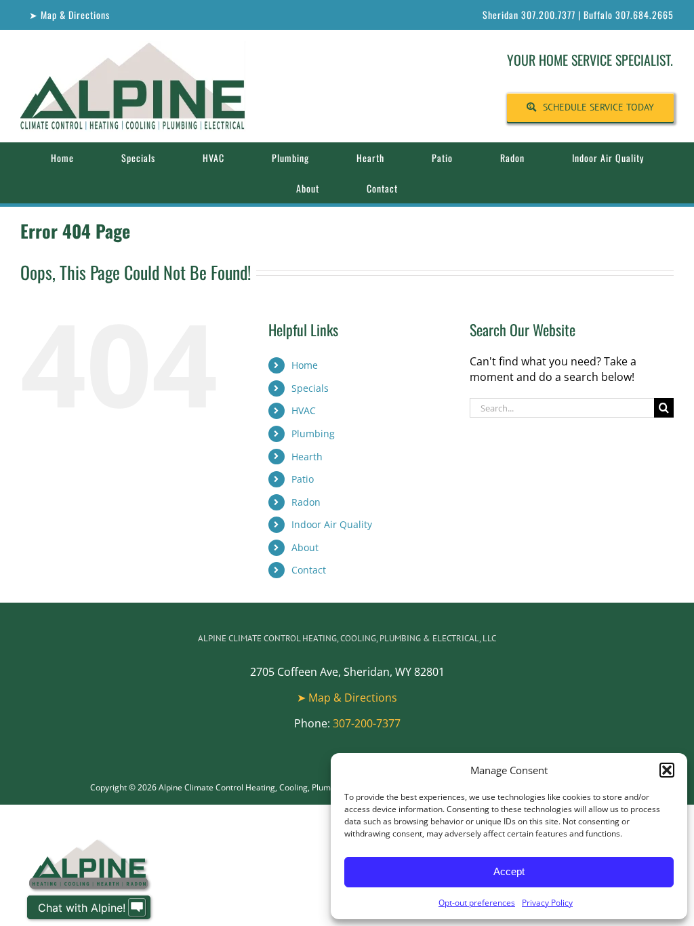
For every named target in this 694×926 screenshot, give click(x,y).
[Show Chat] (137, 907)
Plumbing (313, 433)
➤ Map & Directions (347, 697)
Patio (302, 478)
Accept (509, 871)
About (305, 547)
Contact (308, 569)
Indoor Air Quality (331, 524)
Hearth (307, 456)
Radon (306, 502)
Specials (310, 388)
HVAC (303, 410)
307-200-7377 (367, 723)
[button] (667, 770)
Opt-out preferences (476, 902)
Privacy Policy (547, 902)
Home (304, 365)
